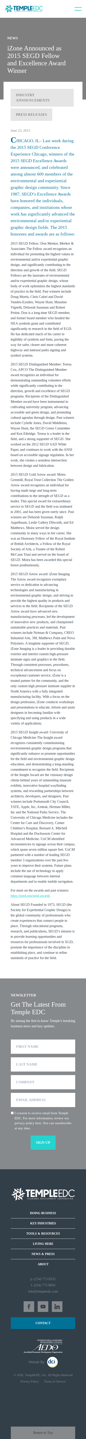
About (43, 1264)
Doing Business (43, 1213)
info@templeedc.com (43, 1291)
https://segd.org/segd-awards (30, 896)
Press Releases (31, 114)
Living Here (43, 1243)
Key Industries (43, 1223)
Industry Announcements (33, 97)
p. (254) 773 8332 (43, 1279)
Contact (43, 1323)
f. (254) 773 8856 (43, 1285)
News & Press (43, 1254)
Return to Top (43, 1433)
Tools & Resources (43, 1233)
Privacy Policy (30, 1381)
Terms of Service (54, 1381)
